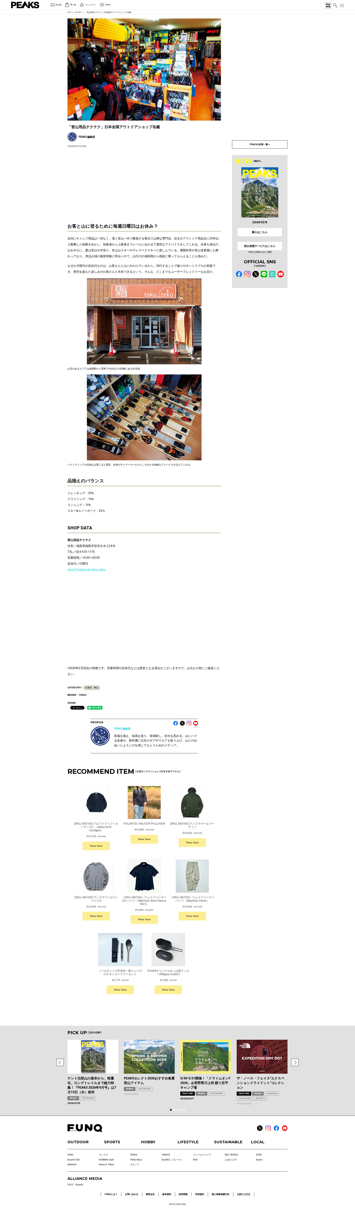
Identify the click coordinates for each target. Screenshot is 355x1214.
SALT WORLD (231, 1154)
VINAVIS (166, 1154)
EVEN (259, 1154)
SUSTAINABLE (228, 1142)
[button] (60, 1062)
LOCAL (257, 1142)
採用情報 (183, 1194)
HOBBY (148, 1142)
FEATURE (187, 1093)
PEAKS (78, 12)
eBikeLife (71, 1164)
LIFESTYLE (188, 1142)
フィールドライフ (202, 1154)
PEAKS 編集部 (122, 728)
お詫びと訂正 (243, 1194)
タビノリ (134, 1164)
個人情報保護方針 (220, 1194)
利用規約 (199, 1194)
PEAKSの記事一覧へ (260, 144)
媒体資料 (166, 1194)
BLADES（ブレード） (172, 1159)
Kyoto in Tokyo (106, 1164)
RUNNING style (106, 1159)
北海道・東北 (91, 687)
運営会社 (150, 1194)
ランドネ (103, 1154)
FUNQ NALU (136, 1159)
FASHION (272, 1093)
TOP (69, 12)
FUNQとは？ (111, 1194)
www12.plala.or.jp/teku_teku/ (86, 569)
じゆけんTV (231, 1159)
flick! (195, 1159)
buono (259, 1159)
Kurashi (79, 1184)
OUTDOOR (88, 1098)
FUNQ (70, 1154)
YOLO (70, 1184)
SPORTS (260, 1098)
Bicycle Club (73, 1159)
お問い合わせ (131, 1194)
